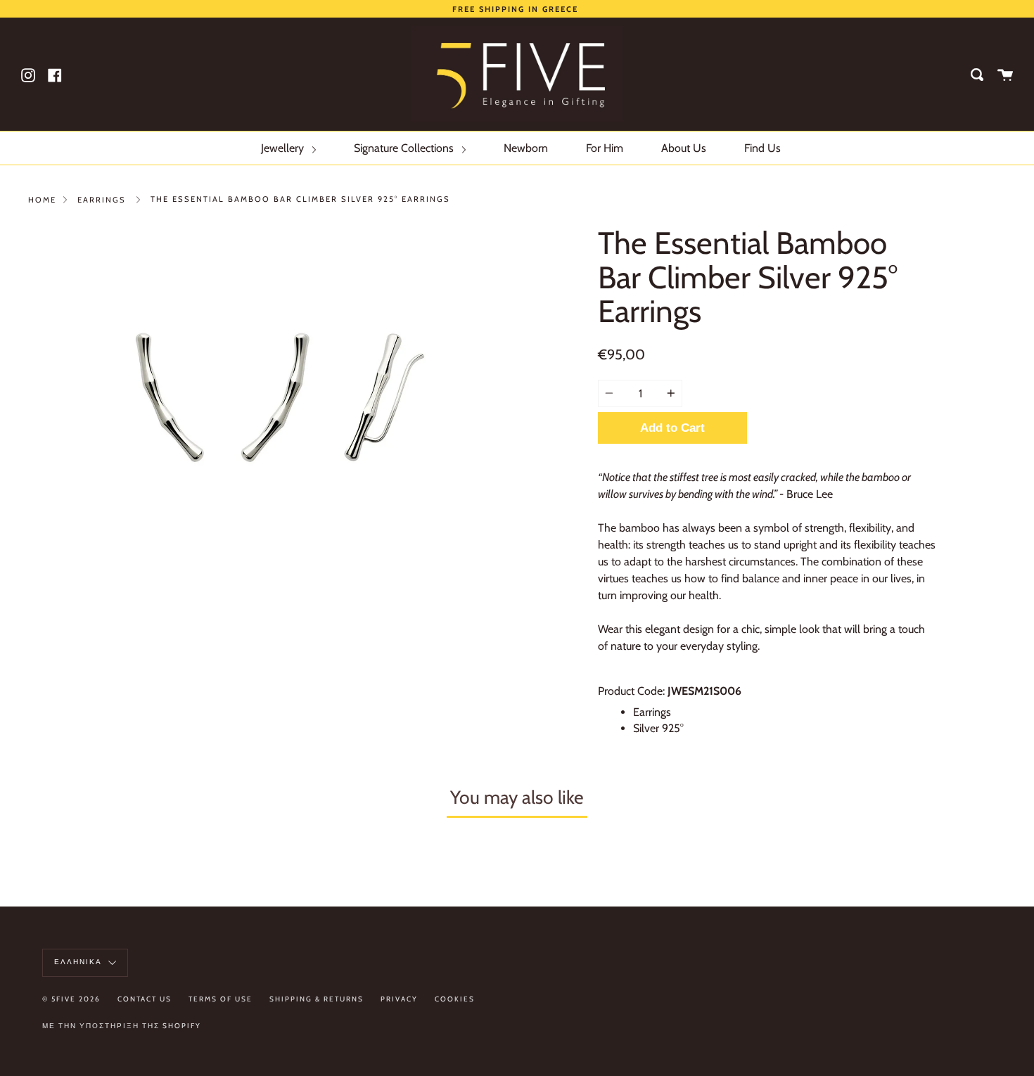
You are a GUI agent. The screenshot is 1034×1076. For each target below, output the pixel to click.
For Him (604, 148)
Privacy (399, 999)
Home (42, 200)
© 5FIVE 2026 (71, 999)
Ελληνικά (79, 961)
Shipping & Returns (316, 999)
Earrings (101, 200)
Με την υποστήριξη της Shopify (121, 1025)
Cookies (455, 999)
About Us (683, 148)
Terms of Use (221, 999)
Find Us (762, 148)
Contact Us (144, 999)
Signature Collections (405, 148)
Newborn (526, 148)
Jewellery (284, 148)
